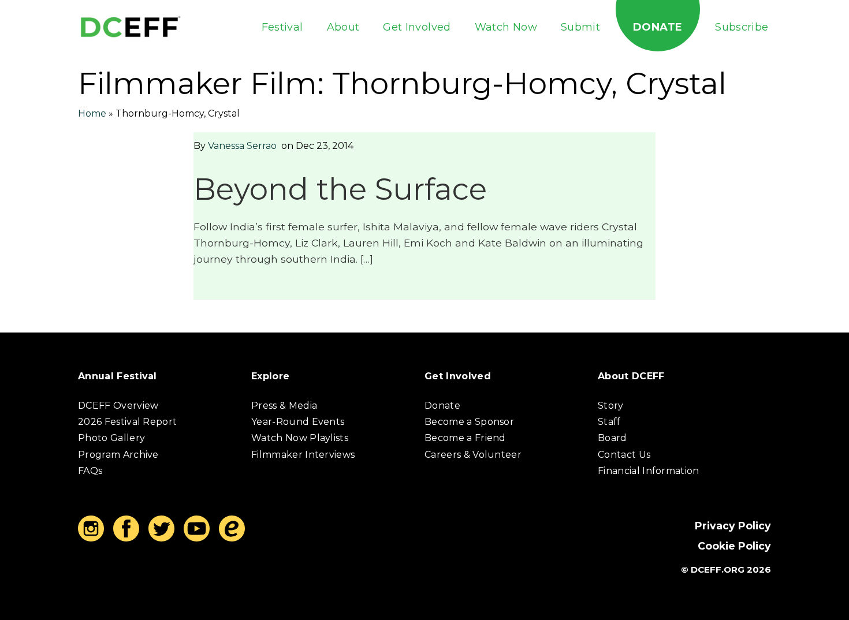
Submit (580, 27)
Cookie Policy (734, 546)
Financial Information (648, 470)
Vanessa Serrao (242, 145)
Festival (282, 27)
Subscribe (741, 27)
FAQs (90, 470)
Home (92, 113)
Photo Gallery (111, 437)
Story (611, 405)
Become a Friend (465, 437)
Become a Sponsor (469, 421)
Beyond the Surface (340, 189)
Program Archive (118, 454)
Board (612, 437)
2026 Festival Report (127, 421)
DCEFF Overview (118, 405)
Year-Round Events (297, 421)
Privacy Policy (733, 526)
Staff (609, 421)
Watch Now (506, 27)
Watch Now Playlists (299, 437)
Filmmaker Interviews (303, 454)
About (343, 27)
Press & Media (284, 405)
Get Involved (416, 27)
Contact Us (624, 454)
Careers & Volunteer (473, 454)
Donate (657, 27)
